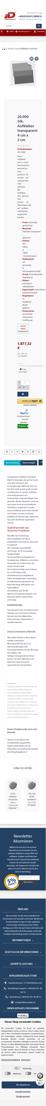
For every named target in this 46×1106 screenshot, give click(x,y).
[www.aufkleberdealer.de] (10, 16)
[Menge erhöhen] (24, 387)
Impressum (25, 1060)
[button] (30, 402)
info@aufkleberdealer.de (25, 1003)
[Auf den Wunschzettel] (37, 59)
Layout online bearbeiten (23, 328)
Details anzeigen (23, 1097)
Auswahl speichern (22, 1092)
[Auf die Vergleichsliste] (31, 59)
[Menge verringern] (19, 383)
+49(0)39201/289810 (30, 16)
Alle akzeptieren (23, 1085)
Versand (24, 356)
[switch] (17, 1068)
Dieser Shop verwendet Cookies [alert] (23, 1022)
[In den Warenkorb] (6, 53)
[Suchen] (39, 26)
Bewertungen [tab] (29, 463)
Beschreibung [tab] (12, 463)
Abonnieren (28, 882)
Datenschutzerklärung (29, 860)
